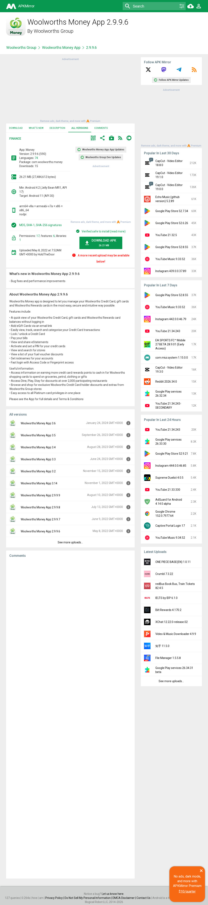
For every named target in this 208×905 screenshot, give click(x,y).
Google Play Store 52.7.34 (171, 211)
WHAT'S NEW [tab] (36, 128)
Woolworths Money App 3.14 (39, 483)
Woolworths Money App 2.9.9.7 (40, 519)
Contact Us (143, 898)
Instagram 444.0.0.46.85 (170, 465)
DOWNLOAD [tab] (16, 128)
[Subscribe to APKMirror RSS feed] (194, 71)
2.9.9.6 (91, 47)
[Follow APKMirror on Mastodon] (163, 71)
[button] (93, 138)
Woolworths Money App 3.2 (38, 471)
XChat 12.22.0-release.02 (171, 622)
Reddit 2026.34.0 (166, 381)
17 (38, 235)
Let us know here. (113, 893)
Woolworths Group (53, 31)
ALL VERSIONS (79, 128)
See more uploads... (70, 542)
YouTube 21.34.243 (167, 331)
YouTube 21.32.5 (166, 235)
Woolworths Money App (61, 47)
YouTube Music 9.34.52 (170, 537)
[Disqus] (70, 718)
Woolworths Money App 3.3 (38, 459)
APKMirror (26, 6)
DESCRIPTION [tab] (57, 128)
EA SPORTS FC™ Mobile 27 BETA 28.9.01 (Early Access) (170, 344)
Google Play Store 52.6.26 (171, 223)
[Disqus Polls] (70, 612)
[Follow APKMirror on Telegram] (179, 71)
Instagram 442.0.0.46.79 (170, 319)
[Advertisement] (70, 89)
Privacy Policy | (55, 898)
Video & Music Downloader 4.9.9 (175, 634)
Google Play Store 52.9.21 (171, 453)
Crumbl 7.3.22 (164, 574)
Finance (15, 138)
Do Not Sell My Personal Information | (89, 898)
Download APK (104, 243)
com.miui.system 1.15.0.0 (171, 357)
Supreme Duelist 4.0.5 (169, 477)
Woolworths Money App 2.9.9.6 (40, 531)
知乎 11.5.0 (162, 646)
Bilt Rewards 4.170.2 (168, 610)
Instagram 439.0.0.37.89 (170, 271)
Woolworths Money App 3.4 (38, 447)
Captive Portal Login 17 (170, 525)
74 (36, 158)
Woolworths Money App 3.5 (38, 435)
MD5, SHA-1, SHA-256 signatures (40, 225)
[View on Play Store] (111, 138)
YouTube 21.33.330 (167, 489)
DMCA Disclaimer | (124, 898)
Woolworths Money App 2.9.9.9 (40, 495)
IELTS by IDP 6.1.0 (166, 598)
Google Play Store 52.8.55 (171, 247)
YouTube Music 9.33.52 (170, 259)
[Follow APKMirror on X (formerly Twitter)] (148, 71)
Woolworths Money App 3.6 (38, 423)
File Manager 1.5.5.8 (168, 658)
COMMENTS (101, 128)
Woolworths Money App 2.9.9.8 (40, 507)
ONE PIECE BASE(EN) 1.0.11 (173, 562)
